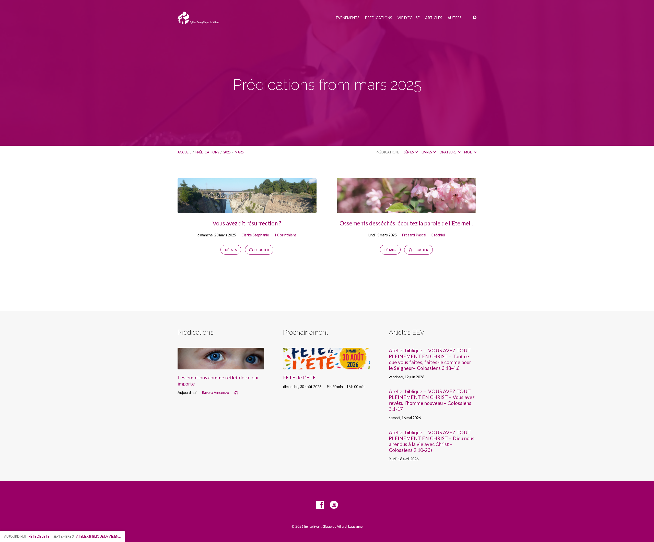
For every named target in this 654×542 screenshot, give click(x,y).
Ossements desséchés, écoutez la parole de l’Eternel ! (406, 223)
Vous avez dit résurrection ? (247, 223)
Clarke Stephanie (255, 235)
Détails (231, 250)
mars (239, 152)
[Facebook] (320, 505)
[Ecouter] (236, 393)
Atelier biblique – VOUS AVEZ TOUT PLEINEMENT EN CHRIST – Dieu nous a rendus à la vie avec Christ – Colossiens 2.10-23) (431, 441)
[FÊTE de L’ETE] (326, 365)
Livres (427, 152)
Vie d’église (409, 18)
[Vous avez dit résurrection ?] (247, 209)
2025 (226, 152)
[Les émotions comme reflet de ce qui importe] (221, 365)
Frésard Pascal (414, 235)
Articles (433, 18)
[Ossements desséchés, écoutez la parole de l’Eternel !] (406, 209)
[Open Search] (474, 18)
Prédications (378, 18)
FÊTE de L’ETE (299, 377)
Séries (409, 152)
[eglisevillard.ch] (334, 505)
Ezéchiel (438, 235)
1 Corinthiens (285, 235)
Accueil (184, 152)
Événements (347, 18)
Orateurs (448, 152)
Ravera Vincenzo (215, 392)
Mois (468, 152)
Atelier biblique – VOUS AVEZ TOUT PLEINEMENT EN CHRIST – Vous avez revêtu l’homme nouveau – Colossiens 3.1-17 (432, 400)
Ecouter (261, 250)
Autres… (456, 18)
